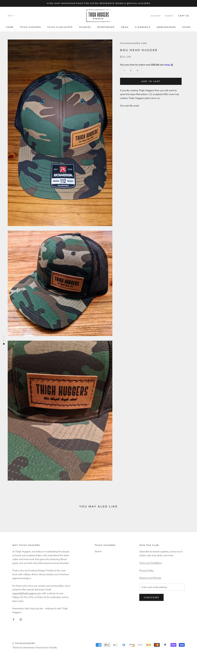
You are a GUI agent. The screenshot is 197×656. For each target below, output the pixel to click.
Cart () (183, 16)
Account (156, 16)
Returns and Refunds (150, 577)
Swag (125, 27)
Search (169, 16)
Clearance (142, 27)
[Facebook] (13, 619)
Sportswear (106, 27)
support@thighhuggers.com (26, 593)
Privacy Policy (146, 570)
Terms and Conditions (150, 563)
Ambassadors (166, 27)
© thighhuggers (23, 643)
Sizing (186, 27)
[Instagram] (21, 619)
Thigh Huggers (30, 27)
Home (10, 27)
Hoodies (85, 27)
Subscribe (151, 597)
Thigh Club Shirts (60, 27)
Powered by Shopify (46, 647)
